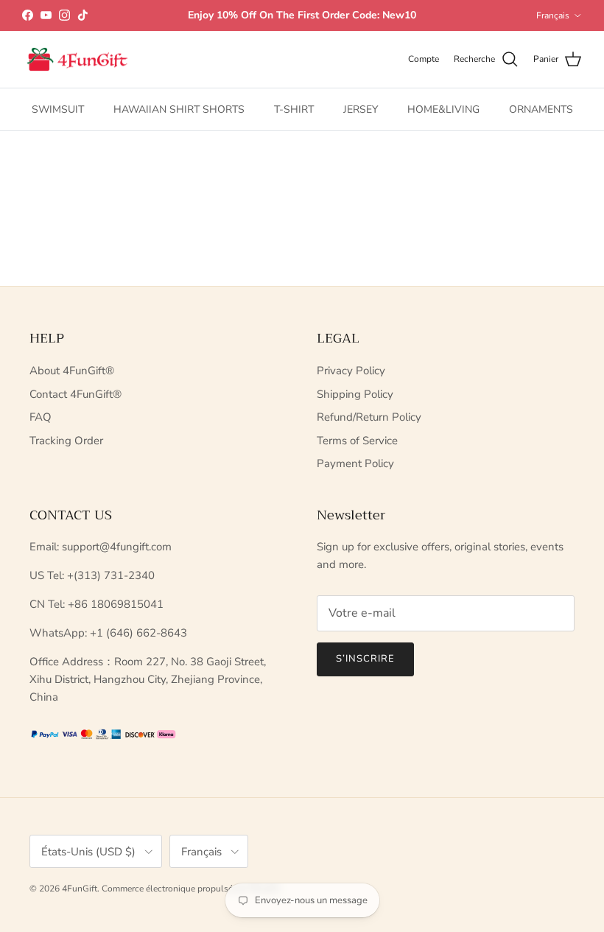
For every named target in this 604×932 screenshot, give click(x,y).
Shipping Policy (355, 394)
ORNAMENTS (541, 109)
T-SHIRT (294, 109)
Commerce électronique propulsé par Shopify (191, 888)
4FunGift (79, 888)
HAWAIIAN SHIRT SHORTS (179, 109)
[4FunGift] (77, 60)
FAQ (40, 417)
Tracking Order (66, 440)
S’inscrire (365, 658)
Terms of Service (357, 440)
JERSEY (360, 109)
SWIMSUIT (58, 109)
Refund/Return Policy (369, 417)
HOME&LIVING (443, 109)
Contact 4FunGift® (75, 394)
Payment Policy (355, 463)
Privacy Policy (351, 370)
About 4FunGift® (71, 370)
